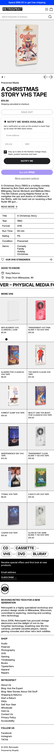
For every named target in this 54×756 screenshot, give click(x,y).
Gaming (5, 656)
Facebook (6, 733)
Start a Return (8, 698)
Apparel (5, 669)
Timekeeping (8, 659)
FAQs (4, 701)
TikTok (4, 739)
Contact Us (7, 714)
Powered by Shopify (10, 750)
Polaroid (5, 647)
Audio (4, 643)
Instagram (6, 736)
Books (4, 663)
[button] (51, 9)
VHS (3, 653)
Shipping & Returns (11, 694)
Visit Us (5, 711)
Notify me (27, 161)
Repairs (5, 672)
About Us (6, 685)
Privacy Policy (8, 717)
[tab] (2, 77)
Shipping (5, 104)
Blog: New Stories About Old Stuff (19, 691)
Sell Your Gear (8, 704)
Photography (8, 650)
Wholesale (6, 707)
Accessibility (7, 721)
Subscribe (7, 577)
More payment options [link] (27, 178)
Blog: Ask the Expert (12, 688)
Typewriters (7, 666)
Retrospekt (13, 747)
